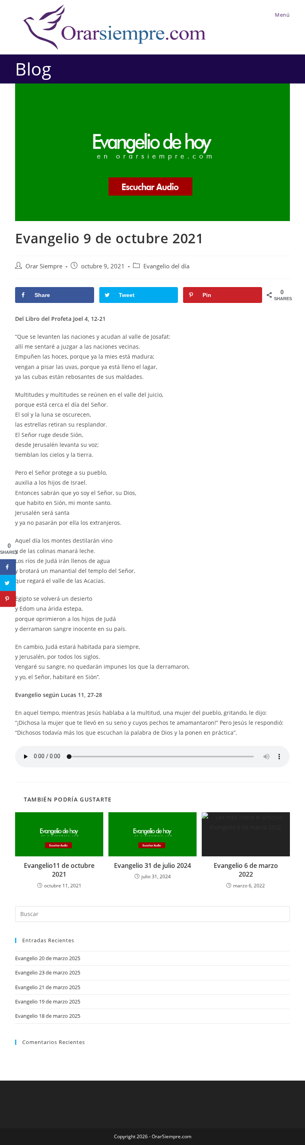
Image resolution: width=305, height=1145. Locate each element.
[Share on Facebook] (8, 567)
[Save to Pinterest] (8, 599)
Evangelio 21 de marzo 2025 (47, 987)
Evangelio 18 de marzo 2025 (47, 1015)
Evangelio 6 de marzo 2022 (246, 870)
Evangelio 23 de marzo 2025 (47, 972)
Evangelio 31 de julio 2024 (152, 865)
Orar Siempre (43, 266)
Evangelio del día (166, 266)
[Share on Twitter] (8, 583)
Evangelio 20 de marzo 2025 (47, 958)
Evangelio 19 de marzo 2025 (47, 1001)
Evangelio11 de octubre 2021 (59, 870)
